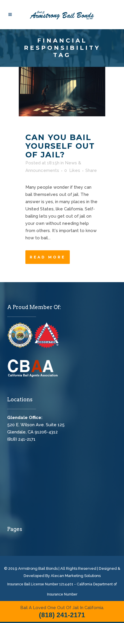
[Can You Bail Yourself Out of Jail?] (62, 91)
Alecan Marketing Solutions (76, 576)
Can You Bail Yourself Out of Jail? (60, 146)
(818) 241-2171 (21, 439)
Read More (47, 257)
